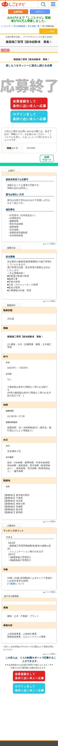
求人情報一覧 (33, 26)
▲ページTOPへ (49, 244)
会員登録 (18, 11)
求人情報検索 (19, 26)
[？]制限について (15, 583)
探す (43, 4)
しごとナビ (6, 26)
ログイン (39, 11)
